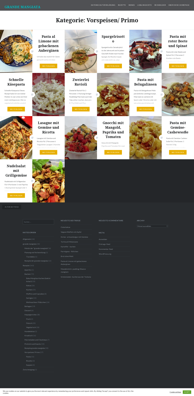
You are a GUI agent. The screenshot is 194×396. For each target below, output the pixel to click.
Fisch (28, 319)
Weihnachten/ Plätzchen (36, 302)
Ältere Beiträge (12, 207)
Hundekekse (29, 331)
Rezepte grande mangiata (34, 348)
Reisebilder (160, 5)
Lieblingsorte (145, 5)
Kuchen (29, 290)
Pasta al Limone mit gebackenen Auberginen (74, 262)
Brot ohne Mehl (67, 256)
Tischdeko (30, 257)
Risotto (29, 361)
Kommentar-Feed (106, 249)
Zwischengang (28, 369)
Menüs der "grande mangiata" (36, 248)
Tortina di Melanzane (69, 242)
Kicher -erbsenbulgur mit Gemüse (74, 237)
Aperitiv (27, 270)
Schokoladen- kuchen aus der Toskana (76, 277)
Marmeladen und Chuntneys (35, 340)
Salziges (29, 298)
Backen (27, 274)
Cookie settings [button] (175, 392)
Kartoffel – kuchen (68, 246)
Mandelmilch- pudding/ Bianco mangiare (73, 270)
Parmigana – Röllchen (69, 251)
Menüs (132, 5)
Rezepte (122, 5)
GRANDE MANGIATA (22, 7)
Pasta (28, 357)
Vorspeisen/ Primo (32, 352)
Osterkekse (65, 227)
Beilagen (28, 306)
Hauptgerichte (30, 314)
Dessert (27, 310)
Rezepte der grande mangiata (36, 261)
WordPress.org (105, 254)
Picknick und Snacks (32, 344)
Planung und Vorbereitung (34, 252)
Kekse (28, 285)
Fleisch (29, 323)
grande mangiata (29, 244)
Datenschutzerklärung (103, 5)
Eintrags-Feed (104, 244)
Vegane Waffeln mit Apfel (71, 232)
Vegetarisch (31, 327)
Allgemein (27, 239)
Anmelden (103, 239)
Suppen (29, 365)
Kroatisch (28, 335)
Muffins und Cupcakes (35, 294)
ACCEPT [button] (187, 392)
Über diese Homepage (179, 5)
